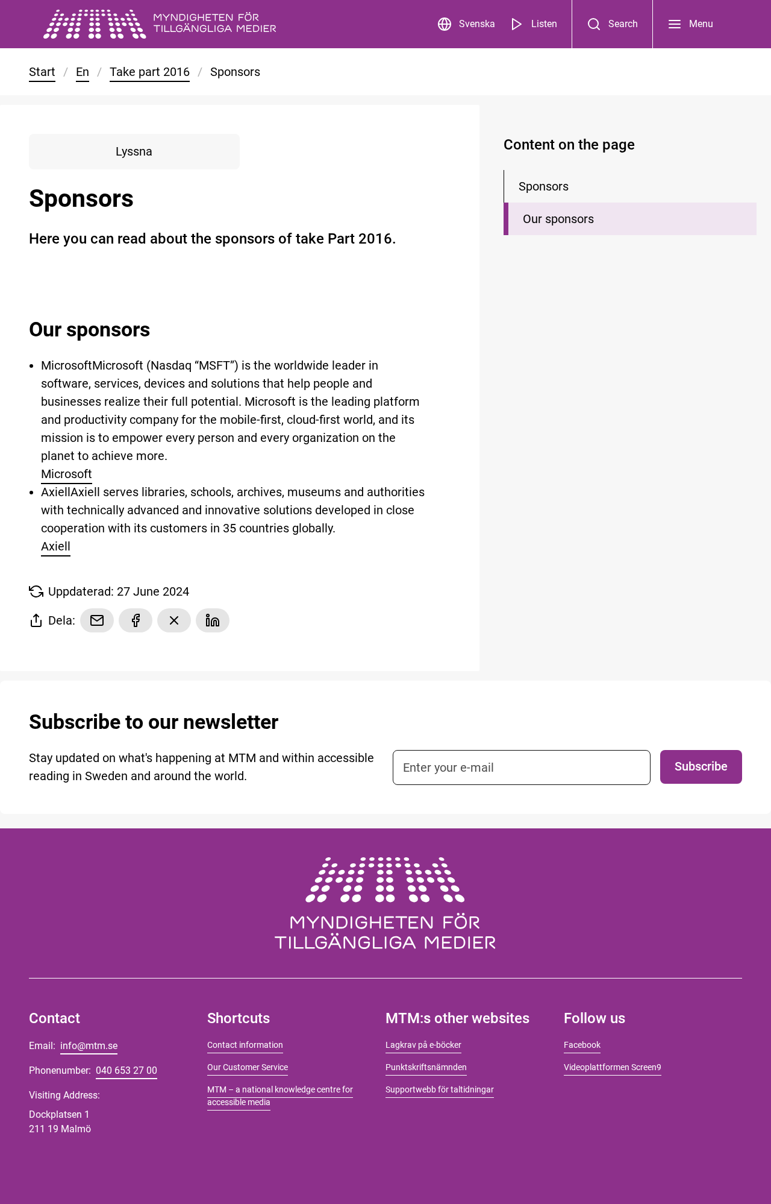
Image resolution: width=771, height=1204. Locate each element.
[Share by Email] (97, 620)
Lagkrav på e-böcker (423, 1045)
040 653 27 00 (126, 1070)
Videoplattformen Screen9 (612, 1067)
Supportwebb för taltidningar (440, 1089)
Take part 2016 (150, 72)
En (82, 72)
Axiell (55, 546)
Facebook (582, 1045)
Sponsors (544, 186)
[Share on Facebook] (135, 620)
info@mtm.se (88, 1045)
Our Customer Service (247, 1067)
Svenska (477, 24)
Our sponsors (558, 219)
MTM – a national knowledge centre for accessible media (280, 1096)
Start (42, 72)
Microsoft (66, 474)
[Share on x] (174, 620)
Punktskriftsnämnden (426, 1067)
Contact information (245, 1045)
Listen (544, 24)
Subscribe (701, 766)
